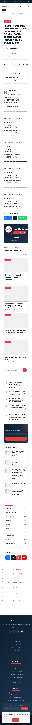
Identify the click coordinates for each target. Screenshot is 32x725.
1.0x (19, 73)
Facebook (8, 218)
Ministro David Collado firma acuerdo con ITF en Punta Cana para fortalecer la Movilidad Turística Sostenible (18, 417)
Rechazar (7, 720)
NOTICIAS (15, 509)
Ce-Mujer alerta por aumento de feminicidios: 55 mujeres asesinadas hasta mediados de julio (17, 408)
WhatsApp (22, 218)
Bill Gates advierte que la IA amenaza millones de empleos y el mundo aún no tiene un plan (19, 492)
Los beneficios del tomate (18, 483)
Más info (6, 716)
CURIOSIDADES (15, 536)
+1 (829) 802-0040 (17, 697)
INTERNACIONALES (15, 512)
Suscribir (16, 438)
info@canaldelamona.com (17, 700)
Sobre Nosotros (17, 666)
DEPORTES (15, 520)
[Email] (27, 64)
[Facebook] (12, 64)
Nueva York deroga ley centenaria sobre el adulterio (13, 277)
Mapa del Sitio (17, 680)
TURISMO (15, 528)
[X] (15, 64)
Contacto (17, 669)
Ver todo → (25, 254)
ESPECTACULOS (15, 516)
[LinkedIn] (23, 64)
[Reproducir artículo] (7, 73)
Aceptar (16, 720)
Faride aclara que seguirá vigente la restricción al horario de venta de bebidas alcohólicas (17, 385)
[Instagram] (18, 557)
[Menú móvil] (28, 6)
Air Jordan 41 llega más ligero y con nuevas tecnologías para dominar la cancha (19, 453)
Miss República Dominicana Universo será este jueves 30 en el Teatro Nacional (17, 400)
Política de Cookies (17, 677)
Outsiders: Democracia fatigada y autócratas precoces (18, 462)
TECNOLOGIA (15, 532)
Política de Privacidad (17, 671)
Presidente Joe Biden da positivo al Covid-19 (15, 358)
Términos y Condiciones (17, 674)
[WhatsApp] (19, 64)
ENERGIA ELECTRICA (15, 543)
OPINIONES (15, 524)
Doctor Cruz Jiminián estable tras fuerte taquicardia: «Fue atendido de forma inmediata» (15, 332)
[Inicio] (7, 6)
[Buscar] (24, 6)
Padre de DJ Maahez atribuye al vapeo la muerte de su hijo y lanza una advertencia (17, 393)
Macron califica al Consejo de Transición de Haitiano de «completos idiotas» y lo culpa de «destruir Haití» (15, 305)
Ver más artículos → (20, 232)
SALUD (15, 539)
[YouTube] (24, 557)
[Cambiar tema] (20, 6)
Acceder (28, 1)
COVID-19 (4, 10)
